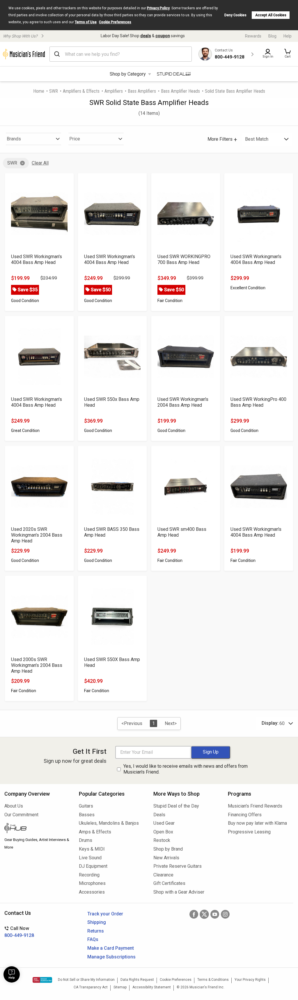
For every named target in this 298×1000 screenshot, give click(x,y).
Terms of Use (86, 22)
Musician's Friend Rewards (255, 806)
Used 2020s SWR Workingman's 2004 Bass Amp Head (36, 535)
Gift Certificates (169, 883)
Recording (89, 875)
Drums (85, 840)
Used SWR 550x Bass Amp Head (111, 402)
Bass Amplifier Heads (180, 91)
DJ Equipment (93, 866)
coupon (162, 35)
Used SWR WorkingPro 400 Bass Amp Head (258, 402)
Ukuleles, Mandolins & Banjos (109, 823)
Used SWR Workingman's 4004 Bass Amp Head (36, 259)
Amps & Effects (95, 832)
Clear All (40, 163)
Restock (161, 840)
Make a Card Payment (110, 948)
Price (74, 139)
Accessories (92, 892)
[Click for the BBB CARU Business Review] (42, 980)
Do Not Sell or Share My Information (86, 980)
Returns (95, 931)
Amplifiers (113, 91)
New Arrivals (166, 857)
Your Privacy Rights (250, 980)
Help (287, 36)
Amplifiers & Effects (81, 91)
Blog (272, 36)
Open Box (163, 832)
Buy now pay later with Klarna (257, 823)
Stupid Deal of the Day (176, 806)
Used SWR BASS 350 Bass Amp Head (111, 532)
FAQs (92, 939)
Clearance (163, 875)
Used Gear (164, 823)
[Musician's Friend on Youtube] (215, 914)
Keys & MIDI (92, 849)
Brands (14, 139)
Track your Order (105, 914)
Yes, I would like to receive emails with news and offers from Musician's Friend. (185, 769)
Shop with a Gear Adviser (178, 892)
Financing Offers (245, 814)
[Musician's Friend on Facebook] (194, 914)
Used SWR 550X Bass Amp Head (112, 662)
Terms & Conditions (213, 980)
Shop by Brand (168, 849)
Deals (159, 814)
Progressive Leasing (249, 832)
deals (145, 35)
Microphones (92, 883)
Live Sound (90, 857)
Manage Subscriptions (111, 957)
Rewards (253, 36)
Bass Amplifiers (142, 91)
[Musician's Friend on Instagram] (225, 914)
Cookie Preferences (115, 22)
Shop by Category (128, 74)
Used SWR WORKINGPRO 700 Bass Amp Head (183, 259)
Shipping (96, 922)
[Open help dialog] (11, 974)
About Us (13, 806)
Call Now (19, 932)
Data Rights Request (137, 980)
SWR (53, 91)
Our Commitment (21, 814)
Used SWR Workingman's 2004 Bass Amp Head (182, 402)
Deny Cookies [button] (235, 15)
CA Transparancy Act (91, 987)
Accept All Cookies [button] (270, 15)
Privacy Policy (158, 8)
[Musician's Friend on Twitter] (204, 914)
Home (38, 91)
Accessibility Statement (151, 987)
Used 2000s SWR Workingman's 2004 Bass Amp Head (36, 665)
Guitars (86, 806)
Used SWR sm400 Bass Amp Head (181, 532)
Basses (87, 814)
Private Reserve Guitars (177, 866)
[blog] (37, 829)
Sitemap (120, 987)
